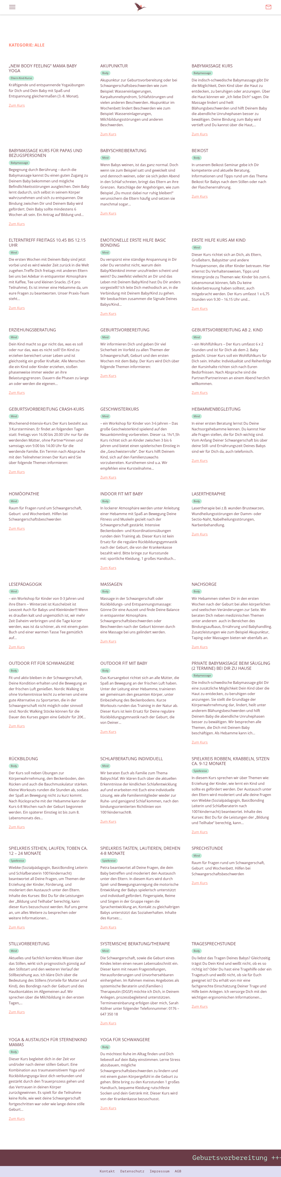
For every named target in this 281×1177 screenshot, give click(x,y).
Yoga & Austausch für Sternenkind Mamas (48, 1042)
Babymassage (202, 73)
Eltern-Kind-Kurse (21, 78)
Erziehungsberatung (32, 329)
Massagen (111, 584)
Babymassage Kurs (212, 65)
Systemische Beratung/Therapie (135, 943)
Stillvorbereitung (29, 943)
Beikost (200, 150)
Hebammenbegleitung (216, 409)
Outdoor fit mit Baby (123, 663)
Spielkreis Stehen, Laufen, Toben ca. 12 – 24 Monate (48, 851)
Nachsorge (204, 584)
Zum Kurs (17, 105)
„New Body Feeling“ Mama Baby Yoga (43, 68)
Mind (105, 158)
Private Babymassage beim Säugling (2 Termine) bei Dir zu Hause (231, 666)
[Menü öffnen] (12, 7)
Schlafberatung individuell (131, 758)
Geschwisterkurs (119, 409)
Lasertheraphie (209, 493)
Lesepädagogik (25, 584)
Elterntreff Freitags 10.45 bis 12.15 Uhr (47, 243)
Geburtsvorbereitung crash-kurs (46, 409)
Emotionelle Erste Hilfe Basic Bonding (133, 243)
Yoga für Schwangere (125, 1039)
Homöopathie (24, 493)
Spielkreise (200, 771)
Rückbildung (23, 758)
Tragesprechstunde (214, 943)
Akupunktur (114, 65)
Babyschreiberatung (123, 150)
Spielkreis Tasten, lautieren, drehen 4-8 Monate (140, 851)
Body (105, 73)
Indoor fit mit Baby (121, 493)
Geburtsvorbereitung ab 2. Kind (227, 329)
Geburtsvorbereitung (125, 329)
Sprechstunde (207, 848)
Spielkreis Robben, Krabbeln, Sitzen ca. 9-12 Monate (230, 761)
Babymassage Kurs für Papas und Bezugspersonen (45, 153)
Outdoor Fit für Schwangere (41, 663)
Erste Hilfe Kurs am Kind (219, 240)
